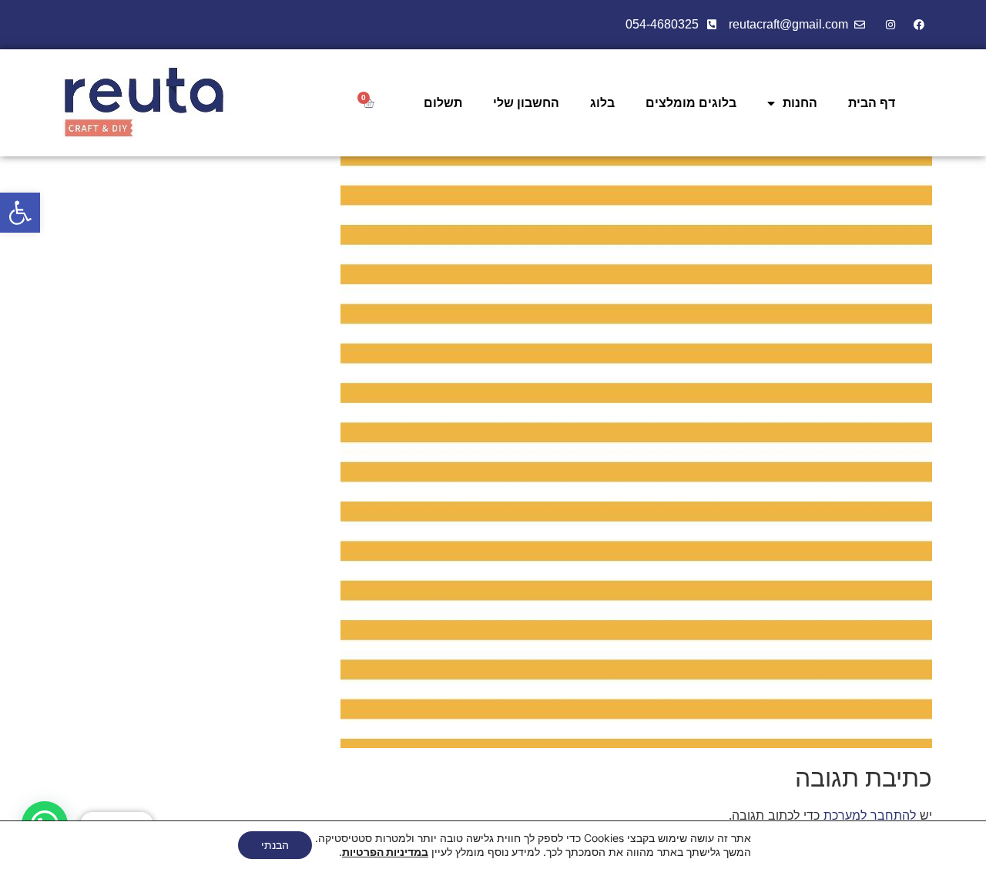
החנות (800, 102)
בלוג (602, 102)
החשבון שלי (526, 102)
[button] (20, 213)
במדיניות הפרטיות (385, 851)
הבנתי (275, 844)
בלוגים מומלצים (691, 102)
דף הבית (871, 102)
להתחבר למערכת (869, 815)
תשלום (443, 102)
